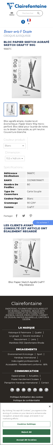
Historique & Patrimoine (19, 332)
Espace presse (18, 376)
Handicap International (25, 357)
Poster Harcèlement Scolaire (25, 379)
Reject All (26, 432)
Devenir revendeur (32, 336)
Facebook (12, 390)
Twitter (18, 390)
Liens (33, 339)
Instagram (35, 390)
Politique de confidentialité (26, 400)
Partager (16, 215)
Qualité (38, 332)
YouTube (23, 390)
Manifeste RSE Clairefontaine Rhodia (26, 343)
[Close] (50, 406)
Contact (45, 383)
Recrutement (20, 339)
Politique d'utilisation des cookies (26, 397)
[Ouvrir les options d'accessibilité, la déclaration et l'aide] (23, 22)
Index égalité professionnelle (25, 361)
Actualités (33, 376)
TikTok (46, 390)
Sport (39, 354)
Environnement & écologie (20, 354)
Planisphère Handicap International (21, 383)
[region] (26, 424)
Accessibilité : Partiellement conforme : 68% (26, 364)
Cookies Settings (26, 424)
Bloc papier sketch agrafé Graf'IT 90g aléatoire (26, 283)
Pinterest (30, 215)
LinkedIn (41, 390)
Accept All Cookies (26, 440)
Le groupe (14, 336)
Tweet (23, 215)
